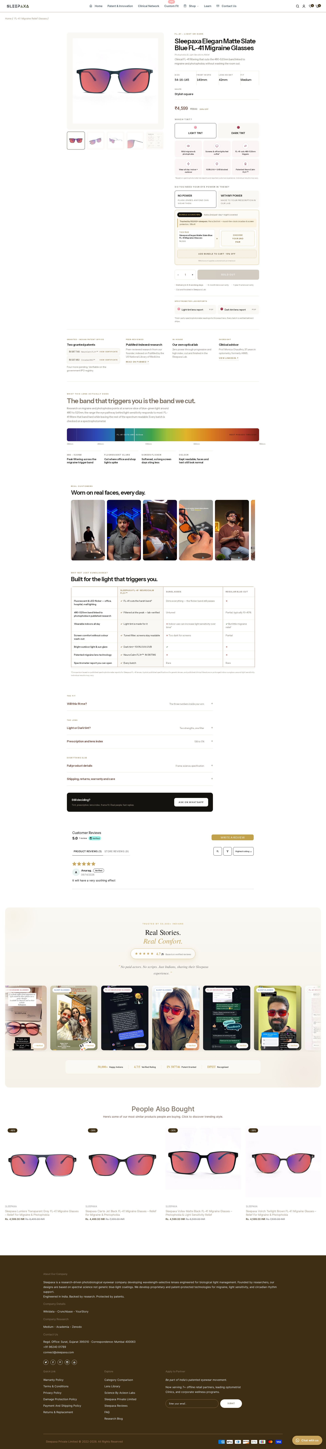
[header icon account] (303, 6)
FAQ (107, 1412)
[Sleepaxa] (18, 6)
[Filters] (227, 851)
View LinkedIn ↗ (229, 358)
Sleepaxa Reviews (116, 1405)
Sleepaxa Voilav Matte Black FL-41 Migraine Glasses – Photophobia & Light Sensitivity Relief (199, 1212)
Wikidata (49, 1311)
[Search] (297, 6)
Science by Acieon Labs (119, 1392)
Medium (48, 1327)
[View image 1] (76, 141)
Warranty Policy (53, 1379)
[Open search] (217, 851)
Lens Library (112, 1386)
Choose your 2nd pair (237, 238)
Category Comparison (118, 1379)
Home (8, 18)
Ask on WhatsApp (191, 802)
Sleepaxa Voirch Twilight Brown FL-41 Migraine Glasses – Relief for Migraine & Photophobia (281, 1212)
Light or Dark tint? (135, 728)
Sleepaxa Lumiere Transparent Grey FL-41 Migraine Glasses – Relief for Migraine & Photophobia (41, 1212)
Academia (62, 1327)
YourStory (82, 1311)
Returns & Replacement (58, 1412)
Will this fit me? (135, 703)
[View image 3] (115, 141)
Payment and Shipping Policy (62, 1405)
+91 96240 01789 (54, 1347)
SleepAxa (11, 1206)
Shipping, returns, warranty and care (91, 779)
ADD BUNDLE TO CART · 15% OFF (217, 254)
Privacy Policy (52, 1392)
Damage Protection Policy (60, 1399)
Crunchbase (65, 1311)
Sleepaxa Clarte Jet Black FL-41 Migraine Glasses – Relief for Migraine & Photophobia (120, 1212)
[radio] (195, 199)
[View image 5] (155, 141)
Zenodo (77, 1327)
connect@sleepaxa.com (58, 1352)
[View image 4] (135, 141)
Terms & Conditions (55, 1386)
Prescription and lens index (135, 741)
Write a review (233, 837)
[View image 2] (96, 141)
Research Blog (113, 1418)
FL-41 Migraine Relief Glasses (30, 18)
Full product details (135, 765)
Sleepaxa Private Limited (120, 1399)
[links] (46, 1362)
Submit (231, 1403)
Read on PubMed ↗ (137, 362)
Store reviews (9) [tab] (116, 851)
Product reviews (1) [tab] (88, 851)
